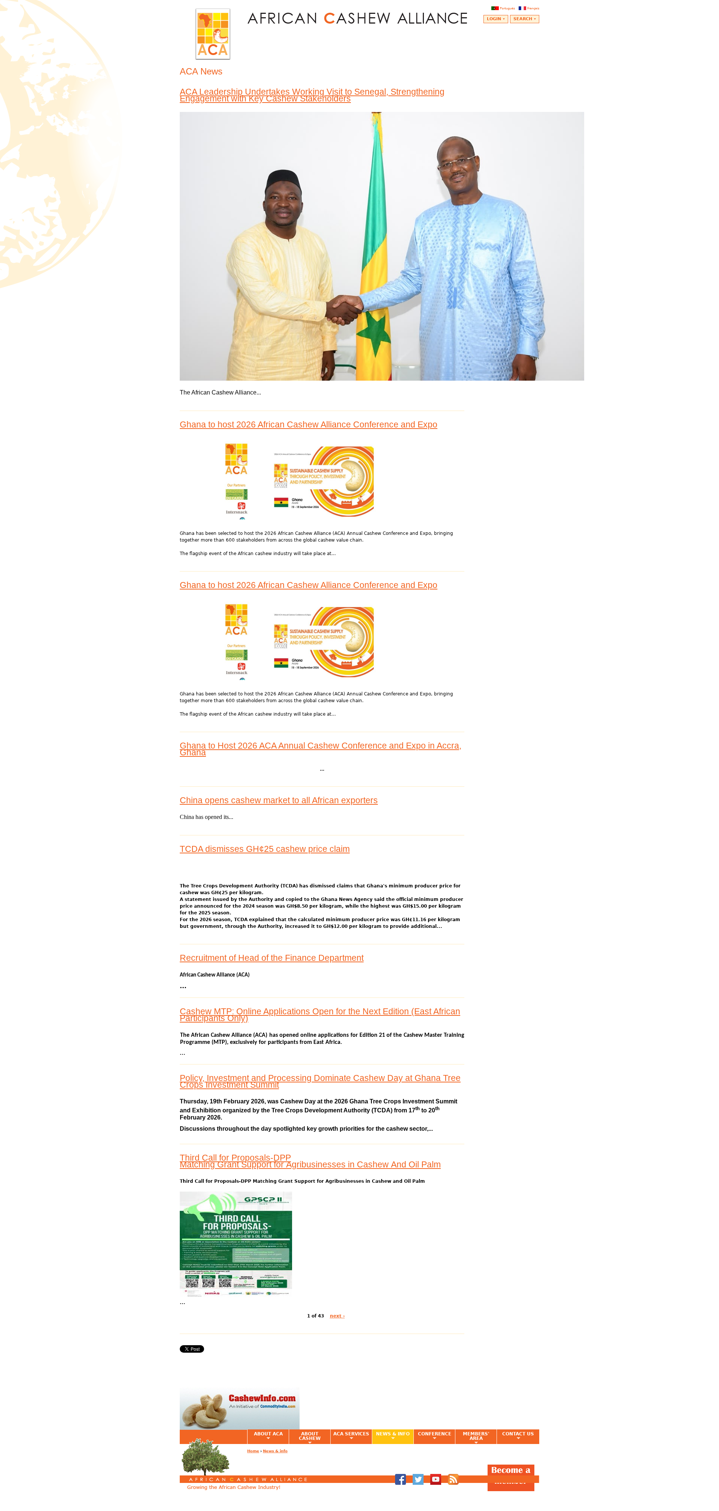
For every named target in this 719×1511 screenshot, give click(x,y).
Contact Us (515, 1436)
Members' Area (472, 1437)
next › (337, 1316)
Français (533, 8)
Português (507, 8)
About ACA (265, 1436)
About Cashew (305, 1437)
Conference (432, 1436)
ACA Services (349, 1436)
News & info (391, 1436)
